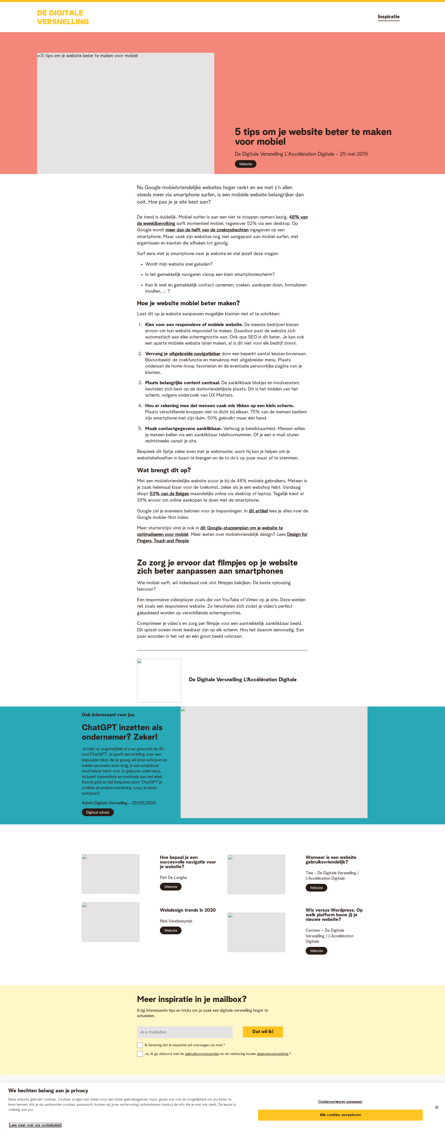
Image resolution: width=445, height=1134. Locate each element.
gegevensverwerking (272, 1054)
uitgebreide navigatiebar (194, 354)
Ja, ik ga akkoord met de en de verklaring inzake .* (218, 1054)
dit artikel (258, 511)
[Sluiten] (436, 1107)
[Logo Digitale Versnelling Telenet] (63, 17)
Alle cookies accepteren (340, 1115)
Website (245, 164)
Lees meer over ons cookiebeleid (35, 1125)
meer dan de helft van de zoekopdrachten (207, 230)
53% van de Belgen (169, 494)
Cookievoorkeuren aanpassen (340, 1102)
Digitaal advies (97, 812)
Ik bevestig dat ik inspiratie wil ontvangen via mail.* (185, 1045)
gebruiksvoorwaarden (202, 1054)
